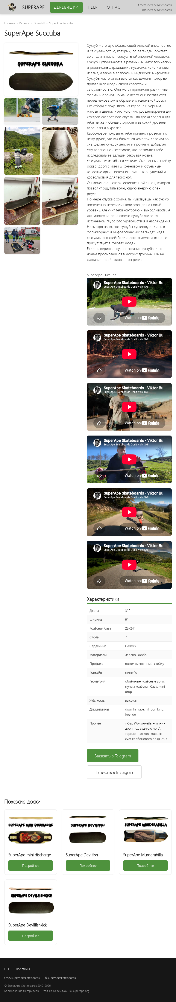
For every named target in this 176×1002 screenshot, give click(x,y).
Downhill (39, 23)
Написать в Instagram (114, 772)
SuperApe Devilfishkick (27, 925)
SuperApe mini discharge (29, 854)
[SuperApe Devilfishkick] (31, 899)
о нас (113, 7)
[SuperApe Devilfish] (88, 829)
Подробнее (30, 865)
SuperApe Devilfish (82, 854)
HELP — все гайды (17, 969)
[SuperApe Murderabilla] (145, 829)
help (93, 7)
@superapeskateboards (157, 10)
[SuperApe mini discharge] (31, 829)
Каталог (24, 23)
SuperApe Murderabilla (143, 854)
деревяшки (66, 7)
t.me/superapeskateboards (155, 5)
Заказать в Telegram (112, 755)
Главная (9, 23)
